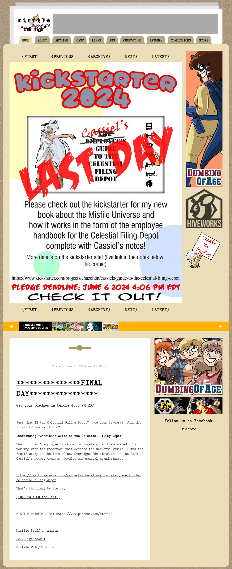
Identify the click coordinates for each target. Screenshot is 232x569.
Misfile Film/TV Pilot (35, 547)
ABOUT (42, 40)
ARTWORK (156, 40)
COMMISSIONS (181, 40)
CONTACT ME (132, 40)
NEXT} (131, 56)
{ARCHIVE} (99, 56)
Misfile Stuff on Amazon (37, 530)
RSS (112, 40)
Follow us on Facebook (188, 421)
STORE (203, 40)
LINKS (96, 40)
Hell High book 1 (30, 538)
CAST (80, 40)
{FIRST (29, 56)
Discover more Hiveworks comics (35, 326)
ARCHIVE (61, 40)
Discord (188, 429)
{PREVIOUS (62, 56)
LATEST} (160, 56)
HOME (25, 40)
